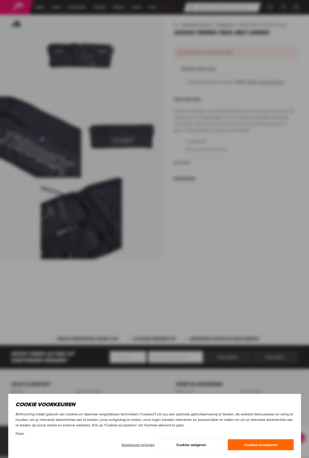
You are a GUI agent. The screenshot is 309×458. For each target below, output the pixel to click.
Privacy (20, 433)
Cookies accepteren (260, 445)
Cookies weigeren (191, 445)
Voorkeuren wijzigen (138, 445)
